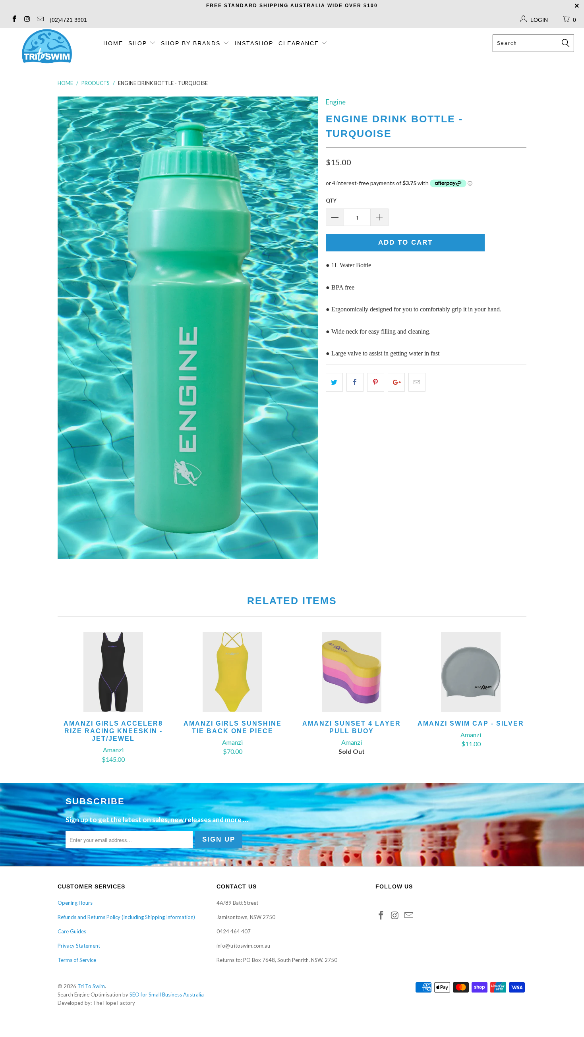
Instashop (254, 43)
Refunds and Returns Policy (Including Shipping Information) (126, 917)
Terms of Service (77, 960)
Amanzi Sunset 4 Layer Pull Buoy (351, 672)
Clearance (299, 43)
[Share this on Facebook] (355, 382)
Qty (331, 200)
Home (113, 43)
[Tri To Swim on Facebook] (14, 19)
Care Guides (72, 931)
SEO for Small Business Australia (167, 994)
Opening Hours (75, 903)
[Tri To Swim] (46, 47)
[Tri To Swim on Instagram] (27, 19)
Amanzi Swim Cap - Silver (470, 672)
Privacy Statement (79, 945)
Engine (336, 102)
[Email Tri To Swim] (40, 19)
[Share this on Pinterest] (375, 382)
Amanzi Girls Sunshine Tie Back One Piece (232, 672)
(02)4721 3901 (68, 20)
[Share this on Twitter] (334, 382)
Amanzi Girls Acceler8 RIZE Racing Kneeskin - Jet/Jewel (113, 672)
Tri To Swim (91, 986)
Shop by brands (192, 43)
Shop (137, 43)
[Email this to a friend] (416, 382)
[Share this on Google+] (396, 382)
